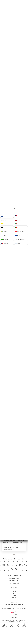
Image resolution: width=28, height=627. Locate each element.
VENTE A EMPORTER (14, 600)
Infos (18, 626)
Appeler (11, 626)
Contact (14, 602)
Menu (14, 597)
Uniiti (15, 617)
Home (14, 591)
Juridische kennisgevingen (14, 604)
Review (14, 595)
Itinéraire (24, 626)
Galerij (14, 593)
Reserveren (4, 626)
